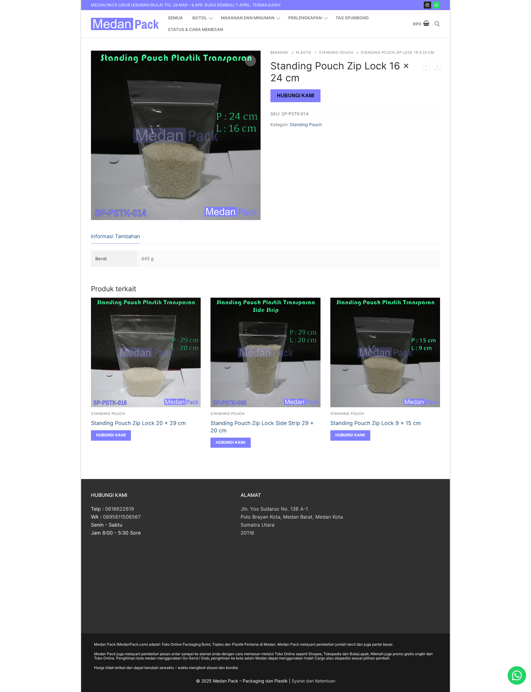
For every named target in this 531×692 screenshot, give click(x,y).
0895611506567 (122, 517)
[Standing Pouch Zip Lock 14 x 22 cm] (426, 67)
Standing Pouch (336, 52)
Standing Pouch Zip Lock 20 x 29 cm (138, 423)
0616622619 (119, 509)
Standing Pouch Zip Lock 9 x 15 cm (375, 423)
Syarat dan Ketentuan (313, 680)
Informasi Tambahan (115, 236)
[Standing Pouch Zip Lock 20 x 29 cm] (437, 67)
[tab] (115, 237)
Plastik (304, 52)
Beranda (279, 52)
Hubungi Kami (295, 95)
